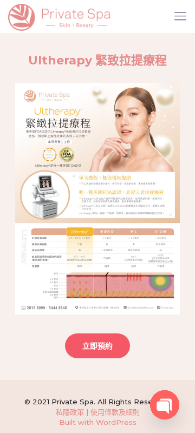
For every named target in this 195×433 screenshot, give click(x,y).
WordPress (116, 422)
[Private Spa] (59, 16)
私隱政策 (70, 412)
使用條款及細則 (115, 412)
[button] (97, 345)
